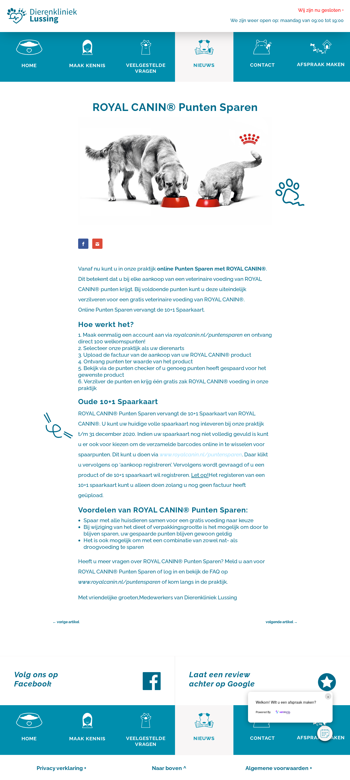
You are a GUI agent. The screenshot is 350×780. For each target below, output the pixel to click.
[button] (325, 733)
